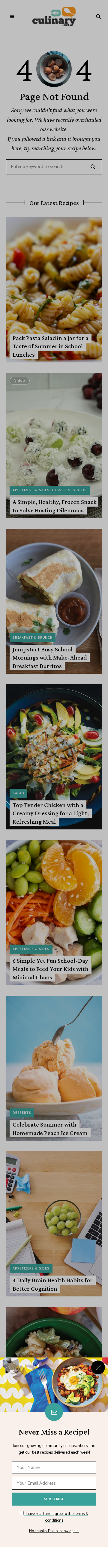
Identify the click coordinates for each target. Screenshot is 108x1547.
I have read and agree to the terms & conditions (56, 1517)
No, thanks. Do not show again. (54, 1531)
